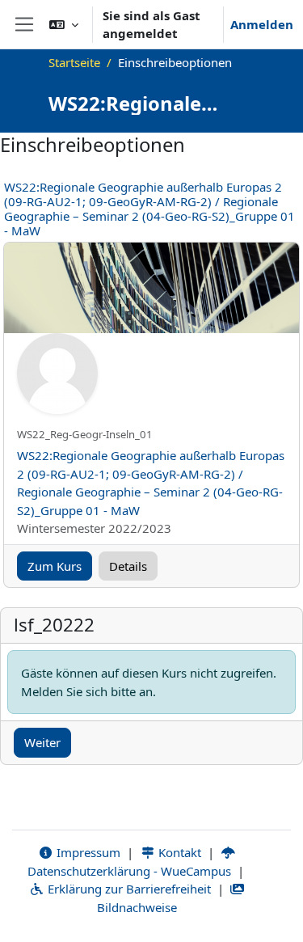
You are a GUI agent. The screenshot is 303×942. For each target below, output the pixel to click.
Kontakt (178, 852)
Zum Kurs (54, 566)
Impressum (86, 852)
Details (128, 566)
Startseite (74, 62)
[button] (64, 24)
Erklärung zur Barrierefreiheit (127, 889)
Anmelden (261, 24)
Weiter (42, 742)
